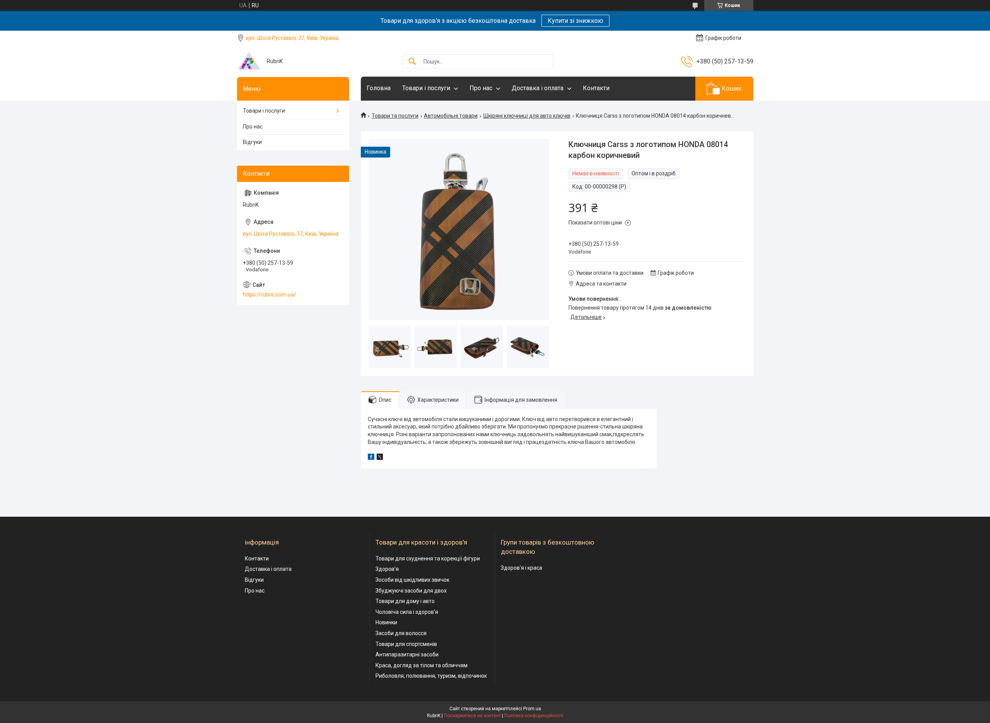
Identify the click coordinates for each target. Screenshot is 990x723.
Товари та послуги (395, 116)
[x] (380, 458)
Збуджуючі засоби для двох (411, 591)
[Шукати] (412, 62)
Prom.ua (532, 708)
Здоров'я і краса (521, 568)
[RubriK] (249, 61)
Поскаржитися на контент (472, 715)
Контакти (596, 88)
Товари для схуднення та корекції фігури (428, 558)
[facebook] (371, 458)
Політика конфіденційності (533, 715)
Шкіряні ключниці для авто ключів (526, 116)
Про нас (480, 88)
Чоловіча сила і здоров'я (407, 612)
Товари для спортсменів (406, 644)
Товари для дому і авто (405, 601)
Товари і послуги (426, 88)
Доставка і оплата (537, 88)
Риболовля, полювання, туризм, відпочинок (431, 676)
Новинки (386, 622)
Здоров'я (387, 569)
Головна (379, 88)
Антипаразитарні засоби (407, 654)
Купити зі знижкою (575, 20)
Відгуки (252, 142)
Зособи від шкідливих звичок (412, 580)
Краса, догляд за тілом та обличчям (422, 665)
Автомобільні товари (451, 116)
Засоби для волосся (401, 633)
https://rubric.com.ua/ (269, 294)
